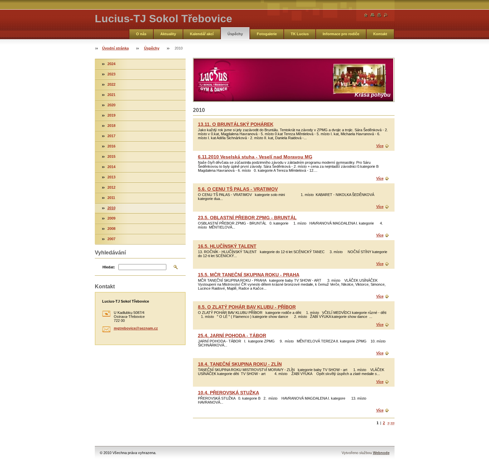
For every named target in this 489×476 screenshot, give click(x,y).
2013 (111, 177)
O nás (141, 34)
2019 (111, 115)
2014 (111, 167)
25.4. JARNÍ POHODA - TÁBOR (232, 335)
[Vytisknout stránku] (379, 15)
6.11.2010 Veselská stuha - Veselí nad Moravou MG (255, 156)
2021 (111, 95)
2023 (111, 74)
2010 (111, 208)
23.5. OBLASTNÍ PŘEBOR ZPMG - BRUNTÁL (247, 217)
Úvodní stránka (115, 48)
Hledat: (108, 267)
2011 (111, 198)
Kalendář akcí (202, 34)
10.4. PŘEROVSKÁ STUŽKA (228, 392)
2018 (111, 126)
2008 (111, 229)
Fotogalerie (267, 34)
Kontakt (380, 34)
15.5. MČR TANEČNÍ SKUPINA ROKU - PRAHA (248, 274)
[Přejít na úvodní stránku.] (366, 15)
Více (380, 146)
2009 (111, 218)
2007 (111, 239)
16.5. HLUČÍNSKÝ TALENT (227, 246)
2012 (111, 187)
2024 (111, 64)
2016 (111, 146)
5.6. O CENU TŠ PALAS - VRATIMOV (238, 189)
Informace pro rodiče (341, 34)
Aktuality (168, 34)
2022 (111, 84)
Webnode (381, 453)
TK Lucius (300, 34)
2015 (111, 156)
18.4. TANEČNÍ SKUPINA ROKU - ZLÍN (240, 364)
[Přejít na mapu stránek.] (373, 15)
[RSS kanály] (386, 15)
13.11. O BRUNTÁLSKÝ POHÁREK (235, 124)
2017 (111, 136)
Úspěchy (235, 34)
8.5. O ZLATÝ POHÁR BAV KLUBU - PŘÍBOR (247, 307)
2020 (111, 105)
